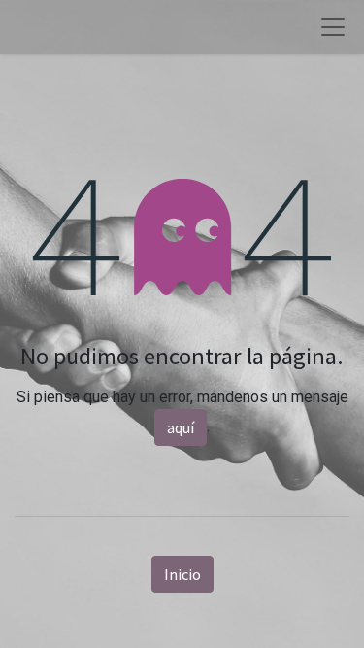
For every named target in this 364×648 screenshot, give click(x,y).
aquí (180, 427)
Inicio (182, 574)
